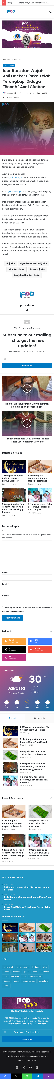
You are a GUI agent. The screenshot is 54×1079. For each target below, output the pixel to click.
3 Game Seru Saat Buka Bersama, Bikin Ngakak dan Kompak (40, 507)
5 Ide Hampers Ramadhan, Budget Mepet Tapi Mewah (38, 478)
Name (5, 572)
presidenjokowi (36, 976)
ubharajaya (43, 981)
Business (35, 967)
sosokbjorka (38, 269)
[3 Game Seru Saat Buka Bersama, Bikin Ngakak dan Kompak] (40, 495)
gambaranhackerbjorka (34, 263)
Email (5, 584)
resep (16, 981)
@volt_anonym (15, 177)
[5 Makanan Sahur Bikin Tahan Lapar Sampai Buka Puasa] (44, 937)
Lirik (24, 976)
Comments (39, 718)
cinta (45, 967)
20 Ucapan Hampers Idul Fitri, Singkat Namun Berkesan (12, 478)
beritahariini (8, 967)
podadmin (10, 93)
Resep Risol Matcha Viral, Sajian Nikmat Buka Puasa (33, 753)
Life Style (15, 976)
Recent (12, 718)
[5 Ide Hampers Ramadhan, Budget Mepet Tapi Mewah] (40, 466)
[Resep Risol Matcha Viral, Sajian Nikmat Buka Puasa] (10, 755)
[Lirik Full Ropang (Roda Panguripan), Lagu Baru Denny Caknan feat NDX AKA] (10, 947)
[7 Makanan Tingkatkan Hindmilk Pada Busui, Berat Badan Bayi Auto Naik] (44, 947)
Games (6, 972)
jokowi (26, 972)
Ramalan (7, 981)
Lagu (5, 976)
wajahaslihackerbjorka (27, 275)
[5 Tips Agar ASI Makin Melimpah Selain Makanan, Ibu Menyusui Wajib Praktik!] (27, 947)
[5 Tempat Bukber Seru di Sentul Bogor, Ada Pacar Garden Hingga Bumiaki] (14, 495)
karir (35, 972)
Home (7, 59)
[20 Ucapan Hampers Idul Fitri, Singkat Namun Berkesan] (14, 466)
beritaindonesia (23, 967)
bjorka (11, 263)
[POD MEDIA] (11, 12)
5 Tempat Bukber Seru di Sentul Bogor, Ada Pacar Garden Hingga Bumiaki (13, 508)
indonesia (16, 972)
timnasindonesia (28, 981)
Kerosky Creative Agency (37, 1056)
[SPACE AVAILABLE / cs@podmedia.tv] (27, 34)
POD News (16, 59)
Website (5, 596)
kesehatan (45, 972)
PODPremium (30, 1060)
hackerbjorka (17, 269)
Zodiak (6, 986)
